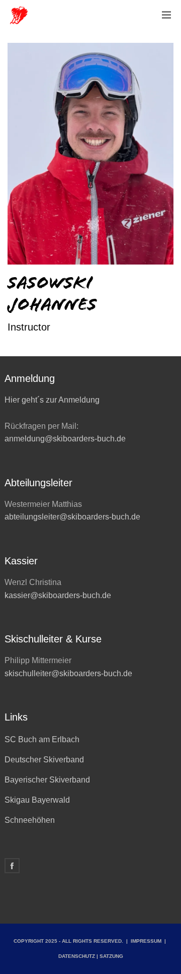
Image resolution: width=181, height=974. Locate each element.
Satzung (111, 956)
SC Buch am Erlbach (42, 739)
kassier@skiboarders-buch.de (58, 595)
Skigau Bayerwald (37, 800)
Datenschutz (76, 956)
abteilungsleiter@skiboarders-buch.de (72, 516)
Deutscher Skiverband (44, 759)
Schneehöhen (30, 820)
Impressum (146, 941)
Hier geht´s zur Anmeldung (52, 400)
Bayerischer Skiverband (47, 779)
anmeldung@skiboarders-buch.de (66, 438)
